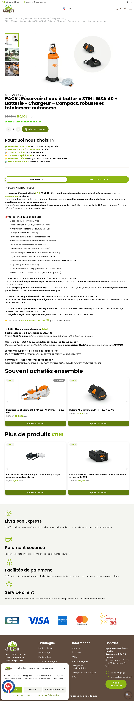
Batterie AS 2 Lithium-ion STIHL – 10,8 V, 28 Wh (28, 410)
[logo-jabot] (8, 9)
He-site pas (91, 696)
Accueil (8, 18)
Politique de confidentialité (45, 695)
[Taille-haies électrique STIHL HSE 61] (98, 456)
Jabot (44, 329)
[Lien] (121, 8)
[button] (64, 668)
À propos (76, 652)
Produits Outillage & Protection (47, 662)
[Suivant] (126, 401)
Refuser (33, 689)
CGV (74, 677)
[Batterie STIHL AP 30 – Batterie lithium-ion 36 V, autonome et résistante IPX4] (35, 456)
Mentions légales (80, 661)
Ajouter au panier (35, 129)
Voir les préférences (55, 689)
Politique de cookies (20, 695)
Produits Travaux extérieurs (37, 18)
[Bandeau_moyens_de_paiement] (61, 620)
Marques (76, 648)
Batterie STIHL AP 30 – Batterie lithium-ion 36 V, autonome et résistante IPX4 (34, 476)
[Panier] (125, 9)
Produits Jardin (45, 648)
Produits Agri (44, 652)
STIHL (38, 193)
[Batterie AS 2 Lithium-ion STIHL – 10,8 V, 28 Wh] (35, 392)
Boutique (18, 18)
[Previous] (7, 401)
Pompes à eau (58, 18)
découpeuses (12, 196)
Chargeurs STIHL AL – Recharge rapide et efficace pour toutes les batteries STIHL (96, 411)
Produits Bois (44, 657)
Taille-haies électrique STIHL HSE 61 (86, 474)
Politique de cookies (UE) (84, 672)
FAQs (74, 657)
